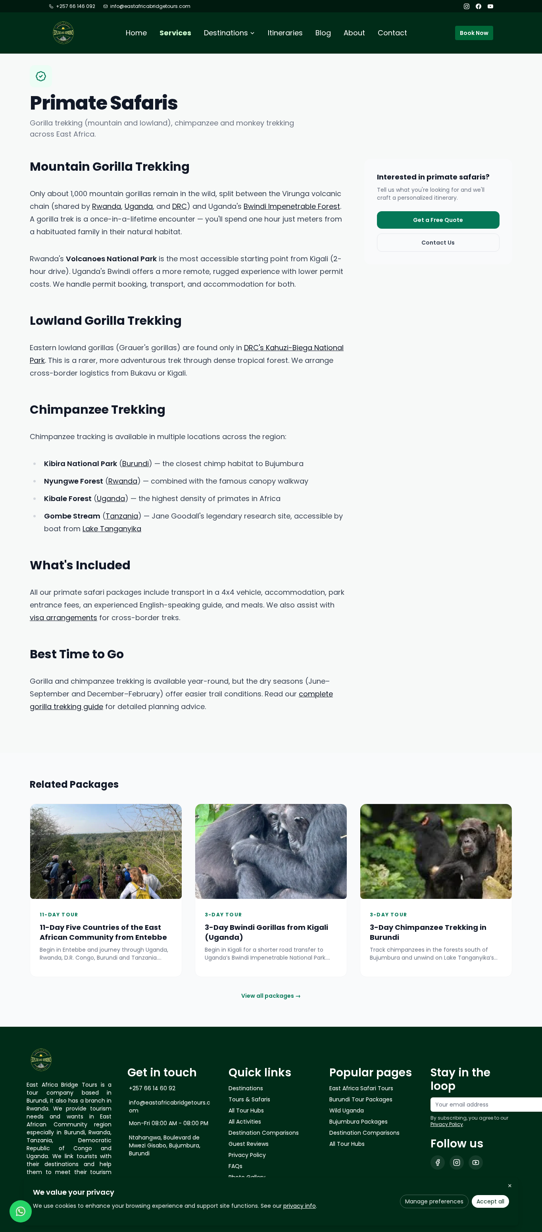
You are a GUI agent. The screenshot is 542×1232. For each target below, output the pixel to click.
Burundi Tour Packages (360, 1099)
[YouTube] (490, 6)
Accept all (490, 1201)
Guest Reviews (249, 1144)
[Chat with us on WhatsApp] (21, 1211)
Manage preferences (434, 1201)
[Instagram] (466, 6)
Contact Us (438, 243)
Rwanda (106, 206)
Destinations (246, 1088)
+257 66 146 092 (75, 6)
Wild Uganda (346, 1110)
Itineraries (285, 33)
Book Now (474, 33)
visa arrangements (63, 618)
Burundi (135, 464)
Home (136, 33)
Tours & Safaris (249, 1099)
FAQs (235, 1166)
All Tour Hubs (246, 1110)
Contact (392, 33)
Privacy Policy (247, 1155)
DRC (179, 206)
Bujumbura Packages (358, 1122)
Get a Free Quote (438, 220)
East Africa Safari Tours (361, 1088)
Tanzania (122, 516)
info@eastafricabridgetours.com (150, 6)
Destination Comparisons (264, 1133)
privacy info (299, 1206)
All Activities (245, 1122)
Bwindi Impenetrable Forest (292, 206)
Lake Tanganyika (112, 529)
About (354, 33)
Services (175, 33)
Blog (323, 33)
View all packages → (271, 996)
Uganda (139, 206)
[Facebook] (478, 6)
